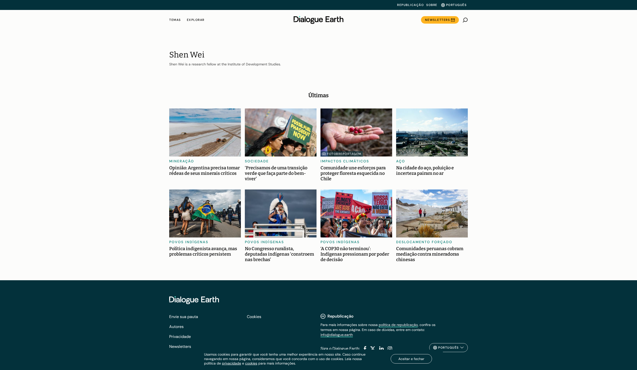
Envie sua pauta (183, 316)
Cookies (254, 316)
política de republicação (398, 325)
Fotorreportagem (344, 154)
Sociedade (257, 161)
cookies (251, 363)
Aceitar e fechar (411, 359)
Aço (400, 161)
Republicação (410, 5)
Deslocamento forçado (424, 242)
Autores (176, 326)
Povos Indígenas (188, 242)
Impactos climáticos (344, 161)
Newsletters (437, 20)
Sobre (431, 5)
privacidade (231, 363)
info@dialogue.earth (336, 334)
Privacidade (180, 336)
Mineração (181, 161)
